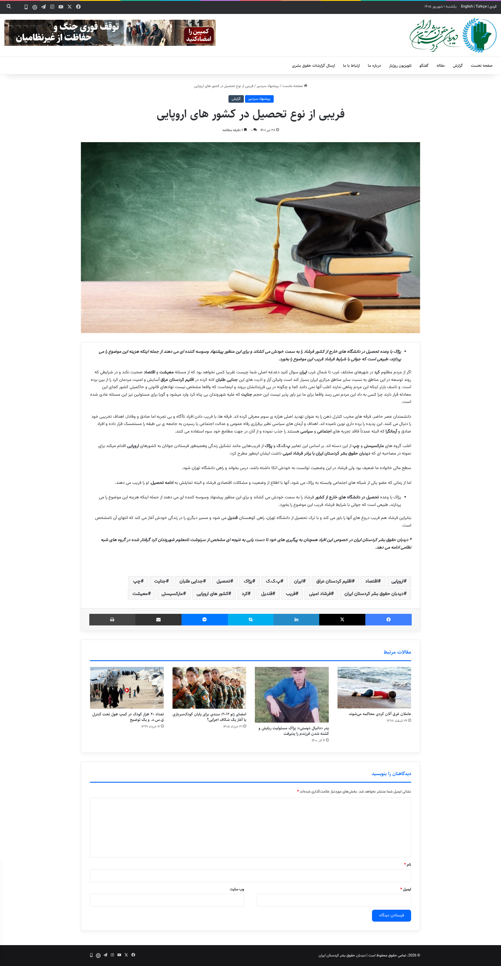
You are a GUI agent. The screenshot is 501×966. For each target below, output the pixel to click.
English (467, 7)
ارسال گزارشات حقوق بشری (313, 65)
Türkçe (481, 7)
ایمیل (405, 889)
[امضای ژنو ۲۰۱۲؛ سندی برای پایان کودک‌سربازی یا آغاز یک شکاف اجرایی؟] (209, 688)
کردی (493, 7)
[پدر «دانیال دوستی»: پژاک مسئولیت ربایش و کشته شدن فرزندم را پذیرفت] (292, 695)
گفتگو (424, 65)
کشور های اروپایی (212, 594)
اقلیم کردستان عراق (334, 581)
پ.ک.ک (273, 581)
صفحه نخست (482, 65)
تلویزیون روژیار (400, 65)
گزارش (458, 65)
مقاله (441, 65)
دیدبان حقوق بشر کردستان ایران (374, 594)
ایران (298, 581)
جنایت (160, 581)
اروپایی (397, 581)
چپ (137, 581)
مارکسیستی (172, 594)
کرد (245, 594)
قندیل (266, 594)
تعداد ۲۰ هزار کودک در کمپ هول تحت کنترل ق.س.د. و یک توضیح (128, 717)
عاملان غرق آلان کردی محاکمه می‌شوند (380, 714)
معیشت (140, 594)
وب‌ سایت (237, 889)
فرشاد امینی (320, 594)
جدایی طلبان (191, 581)
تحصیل (223, 581)
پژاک (248, 581)
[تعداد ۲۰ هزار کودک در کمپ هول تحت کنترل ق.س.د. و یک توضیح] (127, 688)
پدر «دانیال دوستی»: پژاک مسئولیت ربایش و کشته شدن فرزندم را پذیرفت (294, 731)
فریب (290, 594)
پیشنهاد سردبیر (268, 86)
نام (407, 865)
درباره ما (374, 65)
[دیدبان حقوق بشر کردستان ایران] (453, 35)
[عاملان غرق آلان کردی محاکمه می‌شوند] (374, 687)
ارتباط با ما (351, 65)
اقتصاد (371, 581)
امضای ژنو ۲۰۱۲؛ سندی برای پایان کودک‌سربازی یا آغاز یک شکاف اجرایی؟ (209, 717)
